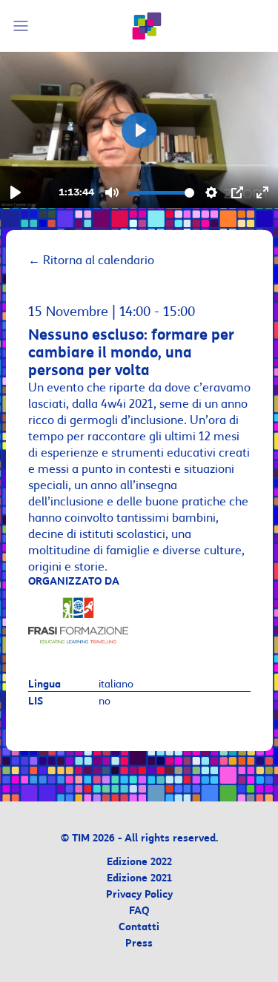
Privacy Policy (139, 895)
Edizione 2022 (139, 862)
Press (139, 943)
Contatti (139, 927)
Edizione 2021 (139, 878)
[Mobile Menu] (23, 25)
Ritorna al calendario (91, 260)
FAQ (139, 911)
